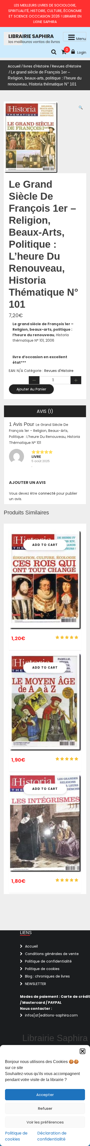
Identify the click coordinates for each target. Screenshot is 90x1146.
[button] (82, 1051)
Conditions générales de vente (52, 953)
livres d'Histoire (36, 66)
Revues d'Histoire (66, 66)
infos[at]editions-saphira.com (51, 1015)
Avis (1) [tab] (45, 411)
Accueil (14, 66)
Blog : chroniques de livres (47, 976)
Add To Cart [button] (45, 667)
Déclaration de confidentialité (51, 1136)
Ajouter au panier (31, 389)
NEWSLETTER (35, 983)
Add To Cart (45, 545)
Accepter (45, 1094)
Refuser (45, 1108)
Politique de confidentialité (48, 961)
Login (81, 52)
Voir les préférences (45, 1122)
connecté (47, 493)
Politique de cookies (16, 1136)
